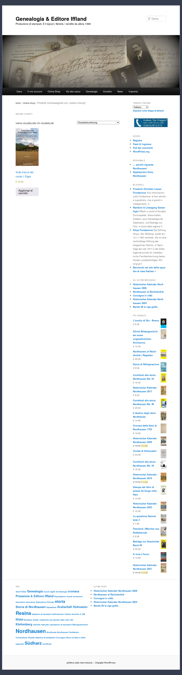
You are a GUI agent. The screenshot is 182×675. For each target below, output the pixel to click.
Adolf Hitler (21, 591)
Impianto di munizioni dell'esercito (48, 614)
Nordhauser (62, 632)
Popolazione (60, 596)
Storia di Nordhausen (31, 607)
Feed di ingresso (142, 144)
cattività (36, 624)
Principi (50, 602)
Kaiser (36, 619)
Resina (23, 613)
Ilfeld (19, 619)
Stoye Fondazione (143, 230)
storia (60, 601)
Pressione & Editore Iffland (34, 596)
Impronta (133, 91)
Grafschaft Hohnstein (72, 607)
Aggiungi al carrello (25, 191)
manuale (45, 624)
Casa (19, 91)
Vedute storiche (72, 614)
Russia (31, 637)
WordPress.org (141, 151)
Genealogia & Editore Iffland (51, 18)
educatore (20, 602)
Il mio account (35, 91)
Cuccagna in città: (143, 295)
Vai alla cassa (73, 91)
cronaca (73, 591)
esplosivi (20, 644)
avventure (77, 596)
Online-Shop (29, 103)
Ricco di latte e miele (75, 637)
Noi (71, 619)
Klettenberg (24, 624)
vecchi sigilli (49, 591)
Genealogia (35, 591)
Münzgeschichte (80, 624)
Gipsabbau (51, 607)
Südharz (33, 643)
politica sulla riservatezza (79, 662)
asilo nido (64, 619)
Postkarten (74, 632)
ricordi (69, 596)
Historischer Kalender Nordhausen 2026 (115, 590)
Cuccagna (61, 637)
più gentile (55, 619)
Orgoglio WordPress (105, 662)
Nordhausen (31, 631)
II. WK (82, 614)
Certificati (46, 644)
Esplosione (41, 602)
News (120, 91)
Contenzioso (22, 637)
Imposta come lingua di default (148, 110)
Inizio (18, 103)
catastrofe (44, 619)
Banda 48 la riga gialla (145, 306)
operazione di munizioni (61, 624)
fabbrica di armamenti (45, 637)
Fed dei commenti (143, 147)
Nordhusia (51, 632)
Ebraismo (27, 619)
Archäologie (61, 591)
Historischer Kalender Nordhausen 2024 (115, 602)
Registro (137, 140)
